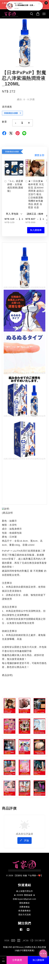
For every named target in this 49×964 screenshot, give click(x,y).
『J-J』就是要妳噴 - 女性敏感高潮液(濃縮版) (15, 186)
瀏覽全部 (39, 155)
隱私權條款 (24, 903)
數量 (4, 121)
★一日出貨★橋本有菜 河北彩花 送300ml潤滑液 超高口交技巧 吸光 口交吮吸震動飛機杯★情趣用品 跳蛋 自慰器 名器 (36, 194)
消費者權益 (24, 907)
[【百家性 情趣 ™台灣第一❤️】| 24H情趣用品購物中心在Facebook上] (21, 931)
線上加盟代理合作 (24, 891)
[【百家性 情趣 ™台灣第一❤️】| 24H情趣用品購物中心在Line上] (28, 931)
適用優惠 (7, 106)
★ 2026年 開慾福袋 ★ (24, 895)
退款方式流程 (24, 914)
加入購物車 (36, 230)
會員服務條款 (24, 910)
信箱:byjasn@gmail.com (24, 899)
